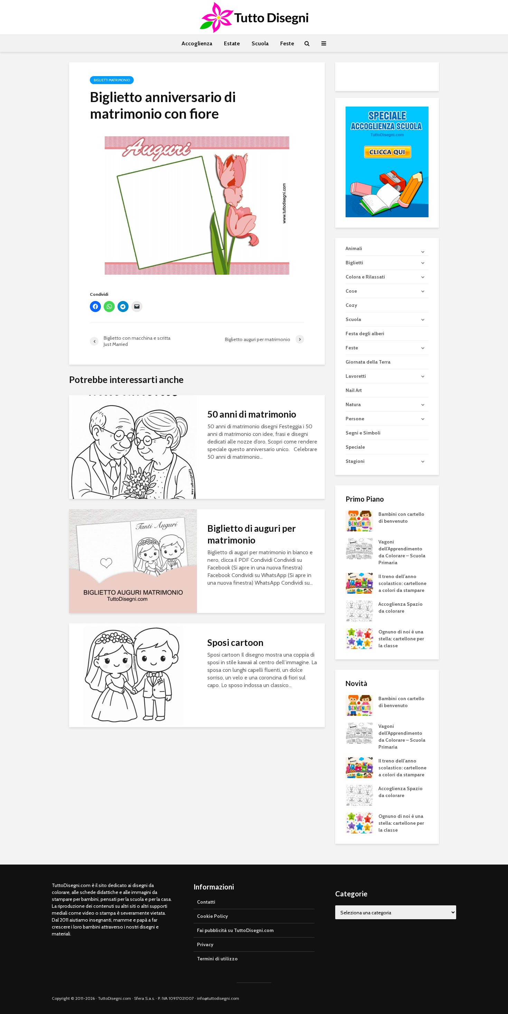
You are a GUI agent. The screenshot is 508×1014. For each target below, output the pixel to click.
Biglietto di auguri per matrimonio (251, 534)
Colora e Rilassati (365, 277)
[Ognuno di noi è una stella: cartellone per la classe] (359, 638)
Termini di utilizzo (217, 959)
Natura (353, 404)
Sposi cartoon (235, 642)
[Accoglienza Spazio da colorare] (359, 611)
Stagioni (355, 461)
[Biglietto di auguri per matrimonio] (133, 560)
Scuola (260, 43)
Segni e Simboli (363, 433)
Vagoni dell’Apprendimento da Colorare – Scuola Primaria (401, 552)
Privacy (205, 944)
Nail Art (354, 390)
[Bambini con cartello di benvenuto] (359, 521)
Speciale (355, 447)
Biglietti (354, 262)
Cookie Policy (212, 916)
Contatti (206, 902)
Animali (354, 248)
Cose (351, 291)
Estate (232, 43)
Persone (355, 418)
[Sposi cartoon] (133, 675)
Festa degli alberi (365, 333)
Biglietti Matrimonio (112, 80)
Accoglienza (196, 43)
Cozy (351, 305)
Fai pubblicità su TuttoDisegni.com (235, 930)
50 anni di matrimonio (251, 414)
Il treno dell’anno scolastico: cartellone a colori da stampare (402, 583)
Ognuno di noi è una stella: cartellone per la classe (401, 639)
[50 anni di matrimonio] (133, 446)
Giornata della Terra (368, 362)
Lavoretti (356, 376)
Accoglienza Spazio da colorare (400, 607)
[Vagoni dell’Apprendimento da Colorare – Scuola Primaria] (359, 548)
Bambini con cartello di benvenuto (401, 517)
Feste (287, 43)
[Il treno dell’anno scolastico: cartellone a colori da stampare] (359, 583)
